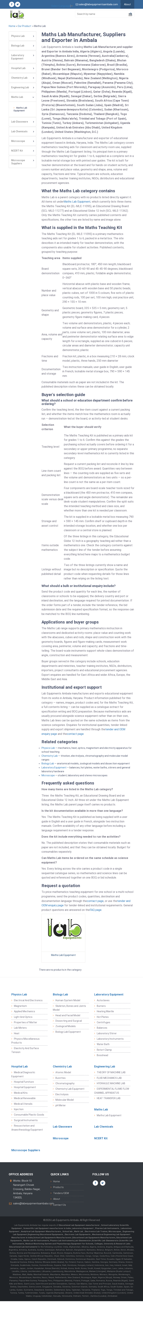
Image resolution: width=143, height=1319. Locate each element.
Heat (16, 1033)
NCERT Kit (17, 150)
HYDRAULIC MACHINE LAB (111, 1083)
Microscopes (115, 1231)
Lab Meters (20, 1027)
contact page (75, 734)
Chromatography (64, 1083)
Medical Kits (21, 1092)
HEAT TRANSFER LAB (109, 1098)
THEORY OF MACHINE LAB (111, 1072)
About (127, 4)
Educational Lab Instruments (23, 1247)
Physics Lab (18, 36)
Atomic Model (63, 1072)
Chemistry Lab (19, 77)
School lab (67, 1231)
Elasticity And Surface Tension (25, 1050)
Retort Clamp (104, 1049)
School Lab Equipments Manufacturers (52, 1237)
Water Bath (103, 1044)
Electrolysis (62, 1094)
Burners (101, 1006)
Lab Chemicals (19, 131)
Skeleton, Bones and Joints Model (69, 1008)
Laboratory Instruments (110, 1038)
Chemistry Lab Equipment (69, 1088)
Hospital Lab (18, 68)
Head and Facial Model (67, 1015)
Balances (102, 1027)
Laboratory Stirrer (107, 1033)
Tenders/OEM (61, 1193)
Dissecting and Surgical (68, 1020)
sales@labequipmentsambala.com (33, 1203)
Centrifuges (103, 1022)
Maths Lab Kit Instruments (36, 1240)
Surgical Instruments (26, 1120)
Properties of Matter (25, 1022)
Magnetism (20, 1006)
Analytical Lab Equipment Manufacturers (41, 1231)
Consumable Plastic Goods (29, 1114)
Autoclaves (103, 1000)
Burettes (60, 1078)
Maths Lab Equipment (20, 109)
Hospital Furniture (24, 1081)
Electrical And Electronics (28, 1000)
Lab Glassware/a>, (83, 1240)
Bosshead (102, 1055)
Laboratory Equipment (17, 57)
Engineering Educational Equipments (46, 1234)
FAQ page (95, 910)
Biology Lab (17, 45)
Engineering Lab (20, 87)
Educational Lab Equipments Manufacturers (93, 1237)
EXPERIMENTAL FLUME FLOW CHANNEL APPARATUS (111, 1090)
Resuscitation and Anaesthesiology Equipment (27, 1127)
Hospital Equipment (25, 1087)
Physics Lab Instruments (62, 1240)
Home (12, 26)
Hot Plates (103, 1017)
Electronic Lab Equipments (77, 1234)
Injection (19, 1109)
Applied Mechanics (24, 1011)
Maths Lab (17, 97)
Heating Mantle (105, 1011)
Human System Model (67, 1000)
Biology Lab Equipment (68, 1031)
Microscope (18, 141)
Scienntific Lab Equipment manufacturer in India (47, 1228)
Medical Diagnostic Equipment (23, 1074)
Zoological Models (65, 1026)
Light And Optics (23, 1017)
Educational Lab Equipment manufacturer (79, 1225)
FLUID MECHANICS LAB (109, 1078)
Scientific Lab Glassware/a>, (105, 1240)
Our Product (24, 26)
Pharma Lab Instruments (107, 1228)
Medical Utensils (23, 1103)
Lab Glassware (19, 121)
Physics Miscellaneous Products (25, 1040)
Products (58, 1187)
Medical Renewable (25, 1098)
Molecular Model (64, 1099)
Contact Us (59, 1204)
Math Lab (79, 1231)
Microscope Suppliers (18, 162)
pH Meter (60, 1105)
